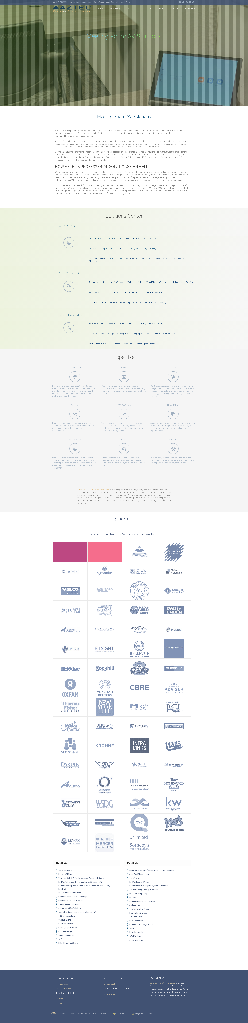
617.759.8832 (62, 2)
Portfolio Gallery (111, 984)
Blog (60, 1003)
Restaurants (94, 248)
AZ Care (161, 9)
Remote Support (64, 984)
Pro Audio (147, 9)
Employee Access (65, 988)
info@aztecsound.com (82, 2)
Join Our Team (111, 994)
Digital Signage (150, 248)
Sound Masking (115, 259)
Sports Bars (108, 248)
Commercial (115, 9)
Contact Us (190, 9)
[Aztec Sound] (53, 1013)
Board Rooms (95, 238)
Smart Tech (132, 9)
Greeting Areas (134, 248)
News (61, 999)
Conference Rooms (113, 238)
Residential (99, 9)
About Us (174, 9)
